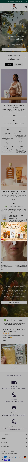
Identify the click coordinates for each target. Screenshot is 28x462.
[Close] (26, 220)
